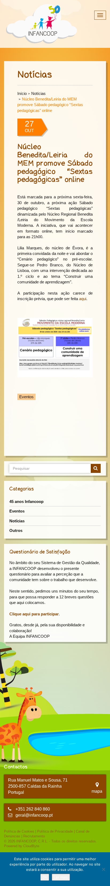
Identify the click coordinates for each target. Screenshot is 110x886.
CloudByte (31, 846)
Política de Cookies (19, 831)
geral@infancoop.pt (34, 815)
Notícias (38, 93)
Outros (15, 530)
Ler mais (61, 877)
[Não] (103, 869)
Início (22, 93)
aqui (82, 298)
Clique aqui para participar (34, 614)
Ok (44, 877)
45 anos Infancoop (26, 501)
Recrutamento (34, 836)
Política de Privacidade (55, 831)
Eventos (17, 511)
